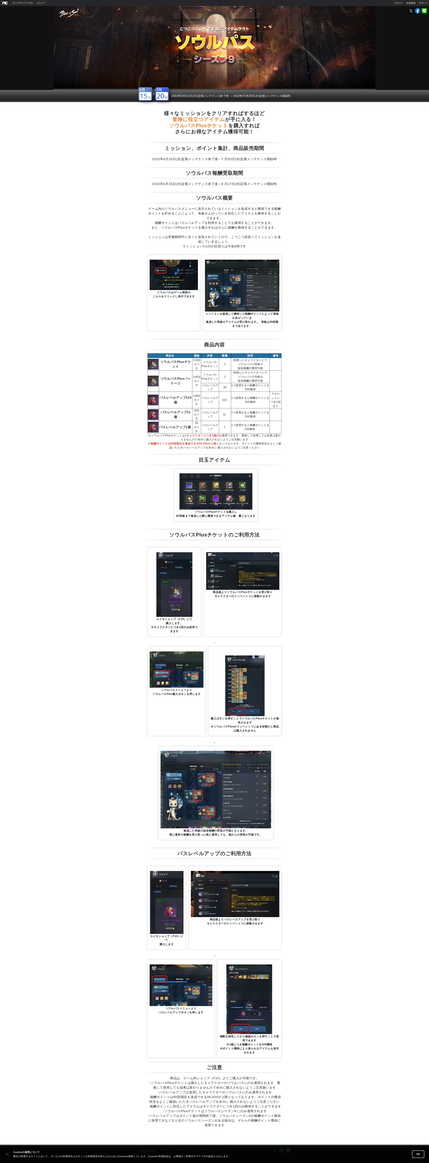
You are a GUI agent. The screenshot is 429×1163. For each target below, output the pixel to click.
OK (418, 1154)
